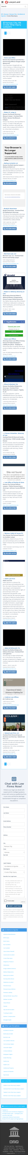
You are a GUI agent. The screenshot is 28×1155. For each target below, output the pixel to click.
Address (5, 835)
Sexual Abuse (6, 1002)
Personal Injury (7, 985)
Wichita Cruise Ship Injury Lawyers (12, 1095)
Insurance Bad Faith (7, 1115)
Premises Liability (7, 992)
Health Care (6, 1064)
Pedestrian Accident (8, 982)
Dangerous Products (8, 961)
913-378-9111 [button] (10, 138)
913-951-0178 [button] (10, 553)
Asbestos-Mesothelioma (9, 934)
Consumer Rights (7, 1047)
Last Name (6, 813)
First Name (6, 807)
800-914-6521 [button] (10, 672)
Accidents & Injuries (11, 930)
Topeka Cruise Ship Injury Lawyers (12, 1092)
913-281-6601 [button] (10, 87)
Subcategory (6, 869)
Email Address (7, 821)
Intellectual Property (8, 1068)
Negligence (5, 1110)
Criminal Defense (7, 1051)
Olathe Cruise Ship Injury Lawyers (11, 1085)
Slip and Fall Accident (8, 1009)
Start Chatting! (14, 906)
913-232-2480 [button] (10, 266)
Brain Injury (6, 941)
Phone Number (7, 827)
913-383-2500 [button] (10, 457)
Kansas (6, 14)
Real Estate (6, 1075)
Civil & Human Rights (8, 1044)
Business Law (6, 1037)
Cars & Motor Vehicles (8, 1040)
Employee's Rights (7, 1054)
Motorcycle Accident (8, 975)
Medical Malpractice (8, 972)
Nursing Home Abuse (8, 979)
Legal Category (7, 863)
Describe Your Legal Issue (10, 876)
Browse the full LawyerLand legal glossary (12, 1119)
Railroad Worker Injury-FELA (10, 996)
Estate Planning (7, 1057)
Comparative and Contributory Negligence (12, 1111)
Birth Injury (6, 937)
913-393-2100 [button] (10, 508)
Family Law (6, 1061)
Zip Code (5, 855)
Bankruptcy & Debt (8, 1034)
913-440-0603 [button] (10, 314)
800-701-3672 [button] (10, 623)
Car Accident (6, 948)
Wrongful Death (7, 1020)
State (4, 849)
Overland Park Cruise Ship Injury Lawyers (13, 1089)
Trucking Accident (7, 1013)
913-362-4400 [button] (10, 359)
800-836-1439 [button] (10, 757)
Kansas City (13, 14)
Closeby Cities (7, 1081)
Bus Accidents (6, 944)
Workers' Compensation (9, 1016)
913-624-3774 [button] (10, 183)
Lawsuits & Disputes (8, 1071)
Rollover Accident (7, 999)
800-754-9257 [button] (10, 708)
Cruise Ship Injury (7, 958)
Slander (5, 1006)
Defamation (6, 965)
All (2, 14)
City (4, 843)
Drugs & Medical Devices (9, 968)
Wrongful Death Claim (7, 1113)
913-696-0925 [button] (10, 229)
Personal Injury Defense (9, 989)
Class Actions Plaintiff (8, 951)
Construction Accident (8, 955)
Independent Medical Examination (11, 1117)
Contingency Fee (18, 1113)
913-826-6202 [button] (10, 408)
